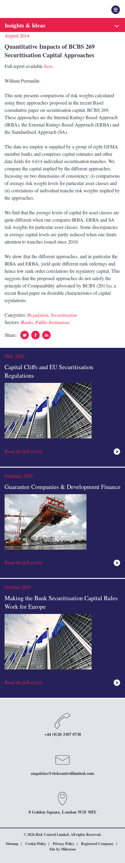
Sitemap (12, 843)
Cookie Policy (35, 843)
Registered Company (97, 843)
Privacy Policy (63, 843)
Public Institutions (52, 322)
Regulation (37, 315)
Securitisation (64, 315)
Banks (27, 322)
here (48, 66)
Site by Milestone (62, 849)
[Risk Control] (35, 9)
